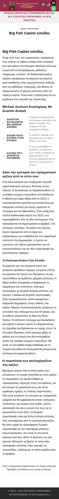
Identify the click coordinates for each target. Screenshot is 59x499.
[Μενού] (4, 6)
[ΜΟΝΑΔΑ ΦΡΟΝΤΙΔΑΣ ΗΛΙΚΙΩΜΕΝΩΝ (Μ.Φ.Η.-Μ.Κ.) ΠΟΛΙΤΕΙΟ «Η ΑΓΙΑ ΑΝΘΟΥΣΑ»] (24, 5)
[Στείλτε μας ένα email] (53, 3)
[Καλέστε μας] (53, 8)
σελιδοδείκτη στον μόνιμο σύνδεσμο (34, 469)
